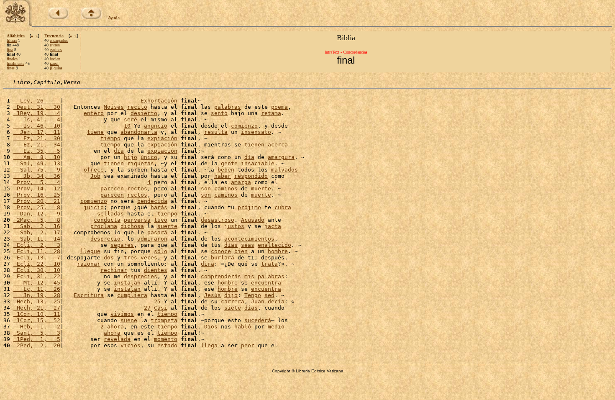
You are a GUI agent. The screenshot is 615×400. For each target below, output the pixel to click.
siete (232, 308)
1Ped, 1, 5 (36, 339)
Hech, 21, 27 (36, 308)
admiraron (152, 239)
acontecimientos (249, 239)
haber (222, 176)
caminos (226, 188)
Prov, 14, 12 (36, 188)
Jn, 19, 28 (36, 295)
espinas (56, 49)
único (149, 157)
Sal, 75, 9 (36, 170)
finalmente (15, 63)
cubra (282, 207)
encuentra (266, 282)
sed (269, 295)
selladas (110, 213)
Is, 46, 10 (36, 126)
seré (130, 119)
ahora (115, 326)
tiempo (110, 138)
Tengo (252, 295)
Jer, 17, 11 (36, 132)
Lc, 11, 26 (36, 289)
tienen (254, 144)
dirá (207, 264)
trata (269, 264)
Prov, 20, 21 (36, 201)
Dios (211, 326)
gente (229, 163)
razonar (88, 264)
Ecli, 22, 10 (36, 264)
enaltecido (274, 245)
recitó (137, 107)
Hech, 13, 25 (36, 301)
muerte (261, 188)
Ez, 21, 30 (36, 138)
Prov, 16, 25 (36, 195)
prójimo (249, 207)
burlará (222, 257)
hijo (130, 157)
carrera (232, 301)
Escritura (89, 295)
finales (12, 58)
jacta (272, 226)
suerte (167, 226)
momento (165, 339)
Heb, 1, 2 (36, 326)
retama (271, 113)
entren (55, 45)
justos (234, 226)
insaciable (257, 163)
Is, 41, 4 (36, 119)
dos (109, 257)
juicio (94, 207)
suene (128, 320)
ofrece (94, 170)
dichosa (132, 226)
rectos (137, 188)
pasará (157, 232)
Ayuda (114, 17)
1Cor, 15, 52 (36, 320)
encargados (59, 40)
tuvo (160, 220)
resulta (216, 132)
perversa (137, 220)
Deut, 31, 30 (36, 107)
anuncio (155, 126)
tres (130, 257)
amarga (241, 182)
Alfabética (16, 35)
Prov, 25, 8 (36, 207)
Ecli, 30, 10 (36, 270)
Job (95, 176)
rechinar (113, 270)
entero (94, 113)
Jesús (212, 295)
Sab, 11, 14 (36, 239)
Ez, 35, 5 (36, 151)
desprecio (105, 239)
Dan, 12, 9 (36, 213)
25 (157, 301)
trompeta (164, 320)
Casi (160, 308)
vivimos (122, 314)
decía (276, 301)
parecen (112, 188)
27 (147, 308)
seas (247, 245)
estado (167, 345)
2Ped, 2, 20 (36, 345)
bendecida (152, 201)
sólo (160, 251)
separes (122, 245)
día (119, 151)
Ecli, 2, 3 (36, 245)
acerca (278, 144)
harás (159, 207)
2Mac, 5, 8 (36, 220)
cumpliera (132, 295)
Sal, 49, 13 (36, 163)
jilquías (56, 68)
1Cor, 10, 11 (36, 314)
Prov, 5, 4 (36, 182)
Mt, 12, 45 (36, 282)
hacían (55, 58)
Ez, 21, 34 (36, 144)
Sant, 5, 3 (36, 333)
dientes (155, 270)
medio (276, 326)
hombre (278, 251)
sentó (219, 113)
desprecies (140, 276)
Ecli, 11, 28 (36, 251)
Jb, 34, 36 (36, 176)
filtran (12, 40)
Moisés (114, 107)
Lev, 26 (36, 100)
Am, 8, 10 (36, 157)
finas (11, 68)
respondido (251, 176)
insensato (256, 132)
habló (242, 326)
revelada (117, 339)
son (206, 188)
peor (247, 345)
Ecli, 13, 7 (36, 257)
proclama (103, 226)
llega (209, 345)
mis (249, 276)
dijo (231, 295)
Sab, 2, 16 (36, 226)
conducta (107, 220)
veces (149, 257)
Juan (257, 301)
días (231, 245)
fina (10, 49)
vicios (130, 345)
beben (226, 170)
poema (279, 107)
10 (127, 126)
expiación (162, 138)
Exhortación (159, 100)
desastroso (217, 220)
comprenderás (221, 276)
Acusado (252, 220)
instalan (127, 282)
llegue (90, 251)
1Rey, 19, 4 (36, 113)
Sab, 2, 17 (36, 232)
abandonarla (138, 132)
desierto (144, 113)
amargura (281, 157)
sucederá (257, 320)
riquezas (140, 163)
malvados (284, 170)
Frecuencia (54, 35)
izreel (54, 63)
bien (241, 251)
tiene (95, 132)
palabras (227, 107)
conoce (221, 251)
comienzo (244, 126)
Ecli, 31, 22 (36, 276)
